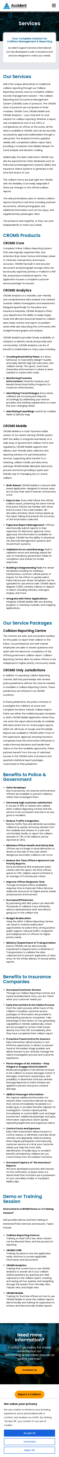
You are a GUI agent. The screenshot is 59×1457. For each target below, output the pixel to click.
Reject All (29, 1450)
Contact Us (29, 1370)
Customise (29, 1441)
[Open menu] (54, 6)
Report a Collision (29, 1394)
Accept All (29, 1433)
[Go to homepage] (15, 6)
